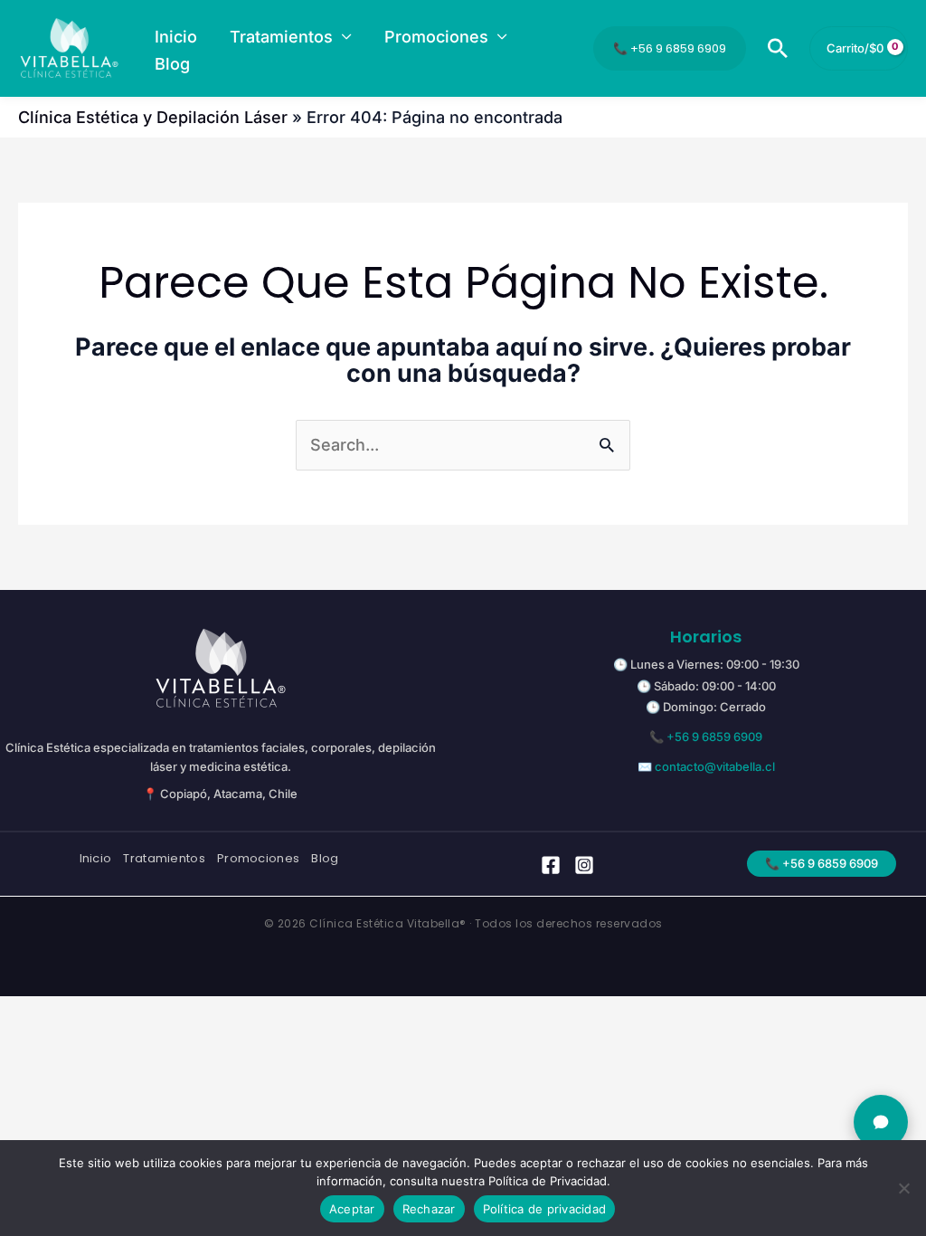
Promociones (258, 859)
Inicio (96, 859)
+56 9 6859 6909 (714, 736)
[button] (342, 37)
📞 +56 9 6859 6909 (669, 48)
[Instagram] (584, 865)
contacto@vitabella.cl (715, 766)
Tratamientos (164, 859)
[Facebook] (551, 865)
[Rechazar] (903, 1188)
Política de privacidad (545, 1209)
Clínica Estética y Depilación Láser (153, 117)
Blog (324, 859)
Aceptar (352, 1209)
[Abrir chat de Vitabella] (881, 1122)
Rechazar (429, 1209)
